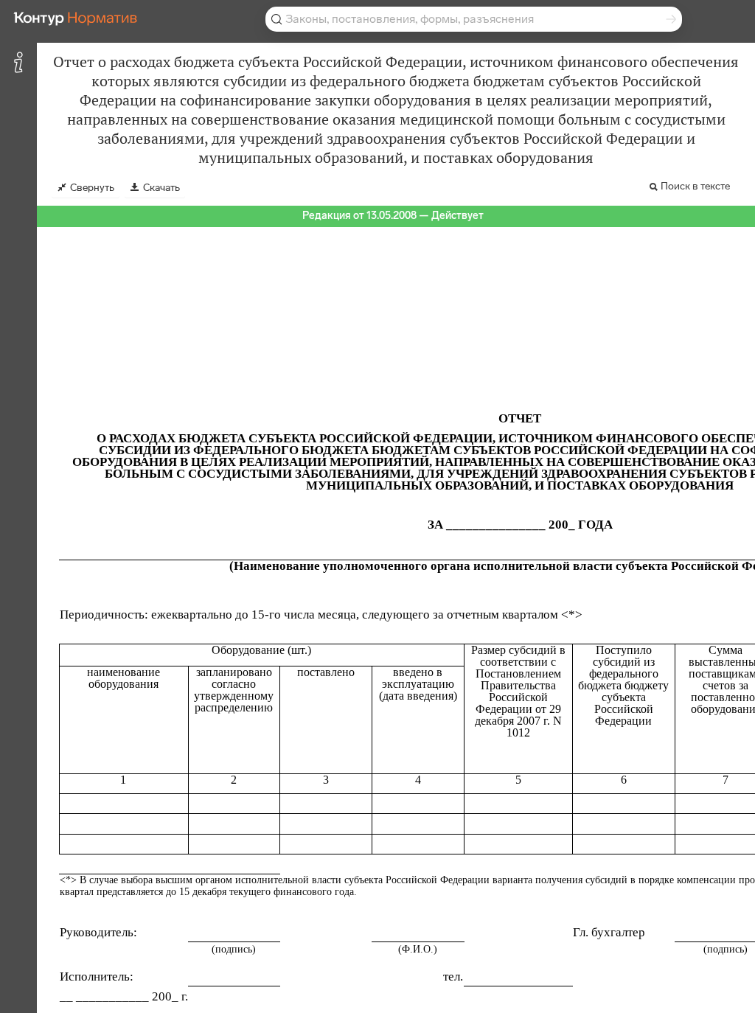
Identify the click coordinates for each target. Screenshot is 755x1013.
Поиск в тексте (695, 186)
